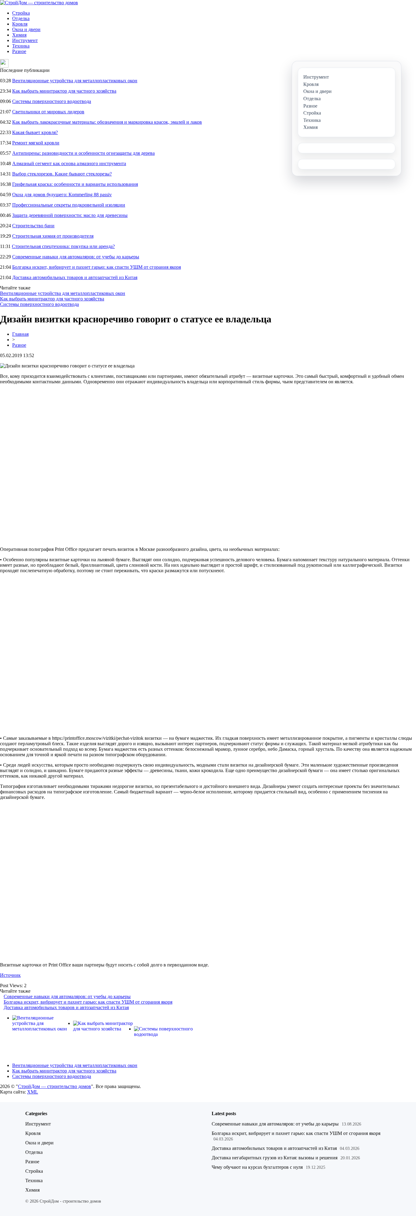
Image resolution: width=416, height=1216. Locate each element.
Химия (19, 34)
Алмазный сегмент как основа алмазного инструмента (69, 163)
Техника (21, 45)
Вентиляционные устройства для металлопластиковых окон (74, 80)
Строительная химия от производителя (52, 236)
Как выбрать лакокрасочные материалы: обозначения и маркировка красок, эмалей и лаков (107, 122)
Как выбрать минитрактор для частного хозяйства (64, 91)
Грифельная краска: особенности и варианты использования (75, 184)
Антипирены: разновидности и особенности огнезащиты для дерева (83, 153)
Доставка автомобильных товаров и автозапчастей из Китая (74, 277)
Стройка (21, 13)
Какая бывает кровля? (35, 132)
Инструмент (25, 40)
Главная (20, 334)
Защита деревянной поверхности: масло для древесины (70, 215)
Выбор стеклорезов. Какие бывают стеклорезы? (62, 173)
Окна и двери (26, 29)
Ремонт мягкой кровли (35, 142)
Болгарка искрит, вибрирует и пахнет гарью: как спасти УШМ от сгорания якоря (96, 267)
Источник (10, 975)
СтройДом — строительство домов (54, 1086)
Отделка (21, 18)
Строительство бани (33, 225)
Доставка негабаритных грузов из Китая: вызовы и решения (274, 1157)
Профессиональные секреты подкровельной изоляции (68, 204)
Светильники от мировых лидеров (48, 111)
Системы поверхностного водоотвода (51, 101)
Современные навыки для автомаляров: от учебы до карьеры (75, 256)
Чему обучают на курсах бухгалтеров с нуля (257, 1167)
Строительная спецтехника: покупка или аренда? (63, 246)
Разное (19, 51)
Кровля (19, 24)
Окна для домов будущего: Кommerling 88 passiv (62, 194)
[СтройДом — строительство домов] (39, 2)
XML (32, 1091)
